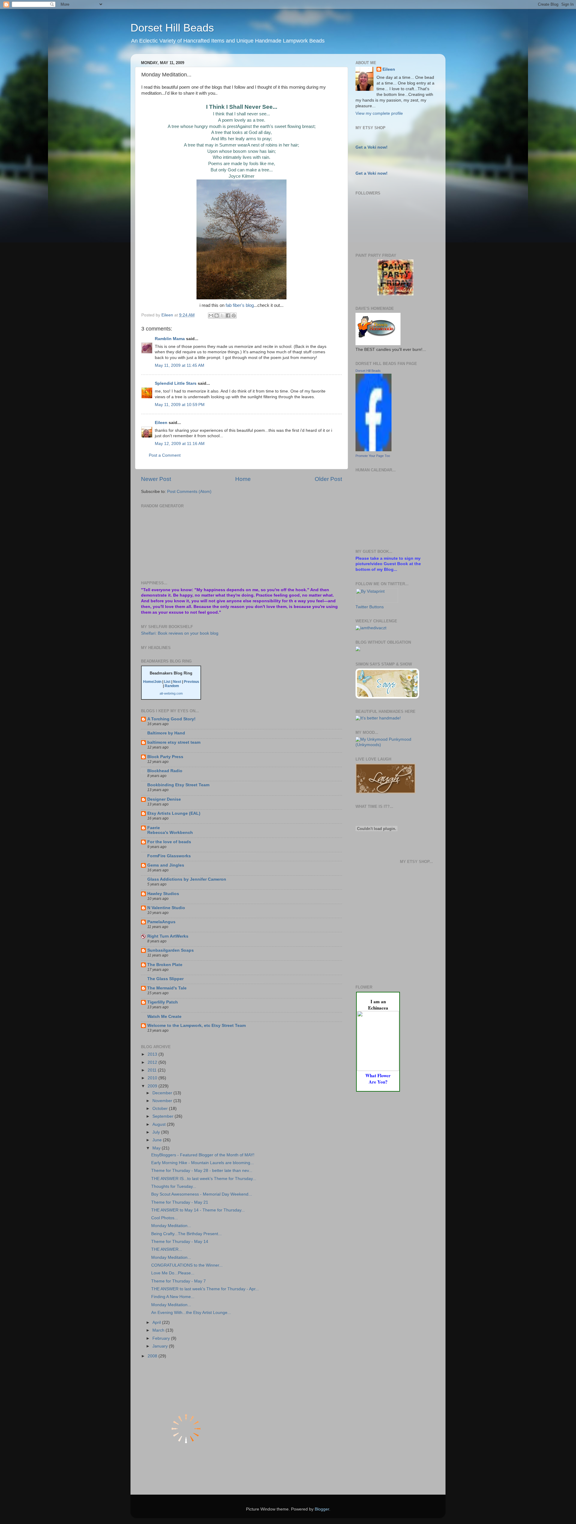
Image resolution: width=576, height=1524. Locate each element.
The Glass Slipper (165, 979)
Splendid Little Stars (175, 383)
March (159, 1330)
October (160, 1108)
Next (177, 682)
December (162, 1093)
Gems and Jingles (165, 865)
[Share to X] (222, 316)
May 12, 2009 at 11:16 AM (180, 443)
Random (172, 686)
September (163, 1116)
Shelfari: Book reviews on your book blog (179, 633)
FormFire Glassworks (169, 856)
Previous (191, 682)
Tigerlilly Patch (162, 1002)
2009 (153, 1086)
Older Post (328, 479)
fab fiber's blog (240, 305)
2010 (153, 1078)
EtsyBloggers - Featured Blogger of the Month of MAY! (202, 1155)
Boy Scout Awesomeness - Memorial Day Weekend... (201, 1194)
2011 (153, 1070)
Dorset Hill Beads (172, 28)
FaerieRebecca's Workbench (170, 830)
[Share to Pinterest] (234, 316)
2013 (153, 1054)
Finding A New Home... (172, 1296)
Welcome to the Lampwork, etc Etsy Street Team (196, 1025)
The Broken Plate (164, 964)
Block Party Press (165, 757)
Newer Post (156, 479)
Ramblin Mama (170, 339)
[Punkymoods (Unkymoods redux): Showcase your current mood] (395, 745)
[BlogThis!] (217, 316)
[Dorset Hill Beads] (374, 450)
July (156, 1132)
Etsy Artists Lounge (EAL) (173, 813)
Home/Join (152, 682)
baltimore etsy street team (173, 742)
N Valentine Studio (166, 908)
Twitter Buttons (370, 607)
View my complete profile (379, 113)
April (157, 1322)
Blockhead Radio (164, 771)
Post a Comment (165, 455)
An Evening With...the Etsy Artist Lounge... (191, 1312)
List (167, 682)
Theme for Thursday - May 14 (179, 1241)
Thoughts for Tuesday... (173, 1186)
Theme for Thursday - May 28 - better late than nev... (201, 1170)
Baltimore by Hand (166, 733)
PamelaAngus (161, 922)
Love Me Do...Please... (172, 1273)
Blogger (322, 1509)
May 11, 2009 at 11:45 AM (179, 365)
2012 (153, 1062)
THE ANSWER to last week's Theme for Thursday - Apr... (205, 1289)
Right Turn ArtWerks (167, 936)
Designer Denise (164, 799)
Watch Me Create (164, 1016)
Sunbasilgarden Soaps (170, 950)
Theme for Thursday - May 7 (178, 1281)
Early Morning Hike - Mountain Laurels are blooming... (202, 1163)
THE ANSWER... (166, 1249)
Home (243, 479)
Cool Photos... (164, 1218)
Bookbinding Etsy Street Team (178, 785)
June (157, 1140)
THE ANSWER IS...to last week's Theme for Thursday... (203, 1178)
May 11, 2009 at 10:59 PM (180, 404)
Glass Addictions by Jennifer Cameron (186, 879)
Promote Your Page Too (373, 456)
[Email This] (211, 316)
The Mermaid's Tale (167, 988)
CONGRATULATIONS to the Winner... (187, 1265)
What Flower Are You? (378, 1078)
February (161, 1338)
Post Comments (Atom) (189, 491)
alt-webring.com (171, 693)
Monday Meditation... (171, 1225)
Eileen (161, 422)
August (159, 1124)
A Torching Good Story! (171, 719)
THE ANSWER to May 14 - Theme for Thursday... (198, 1210)
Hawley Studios (163, 893)
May (157, 1148)
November (162, 1101)
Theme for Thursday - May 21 (179, 1202)
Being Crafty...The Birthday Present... (186, 1234)
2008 (153, 1356)
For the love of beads (169, 842)
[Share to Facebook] (228, 316)
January (160, 1346)
